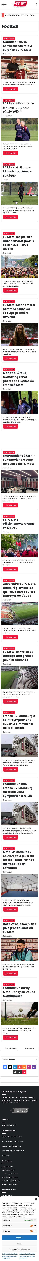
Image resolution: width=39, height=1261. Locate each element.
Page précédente (10, 1048)
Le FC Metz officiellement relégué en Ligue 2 (19, 524)
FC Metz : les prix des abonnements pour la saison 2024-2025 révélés (18, 243)
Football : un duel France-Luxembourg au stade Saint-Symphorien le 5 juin (18, 790)
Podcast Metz (6, 1146)
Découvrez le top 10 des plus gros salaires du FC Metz (19, 928)
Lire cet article (11, 89)
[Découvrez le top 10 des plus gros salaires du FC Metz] (19, 949)
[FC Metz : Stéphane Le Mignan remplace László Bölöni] (19, 129)
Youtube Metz (6, 1141)
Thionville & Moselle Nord (10, 1184)
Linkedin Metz (16, 1146)
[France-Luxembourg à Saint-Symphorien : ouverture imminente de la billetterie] (19, 745)
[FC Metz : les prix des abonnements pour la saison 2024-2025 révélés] (19, 266)
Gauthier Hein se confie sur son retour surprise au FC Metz (17, 46)
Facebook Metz (7, 1137)
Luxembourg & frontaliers (10, 1174)
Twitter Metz (17, 1137)
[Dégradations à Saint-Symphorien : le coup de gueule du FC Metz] (19, 481)
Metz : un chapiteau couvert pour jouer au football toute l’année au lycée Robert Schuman (18, 860)
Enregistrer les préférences (19, 1249)
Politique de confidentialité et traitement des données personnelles (10, 1256)
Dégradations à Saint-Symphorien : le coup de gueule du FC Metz (19, 460)
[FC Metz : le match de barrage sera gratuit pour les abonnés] (19, 677)
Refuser (19, 1243)
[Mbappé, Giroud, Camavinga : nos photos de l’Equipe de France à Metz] (19, 402)
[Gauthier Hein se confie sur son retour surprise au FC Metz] (19, 67)
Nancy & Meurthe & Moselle (11, 1181)
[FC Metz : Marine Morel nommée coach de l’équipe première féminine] (19, 334)
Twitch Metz (6, 1155)
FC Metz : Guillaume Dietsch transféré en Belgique (17, 171)
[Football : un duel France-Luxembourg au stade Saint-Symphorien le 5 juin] (19, 813)
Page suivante (29, 1048)
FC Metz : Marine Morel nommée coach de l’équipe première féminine (19, 311)
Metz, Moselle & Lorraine (10, 1177)
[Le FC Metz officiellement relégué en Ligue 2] (19, 545)
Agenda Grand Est (7, 1167)
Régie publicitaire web (9, 1125)
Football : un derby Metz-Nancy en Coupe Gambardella (19, 992)
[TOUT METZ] (19, 4)
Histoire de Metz (7, 1195)
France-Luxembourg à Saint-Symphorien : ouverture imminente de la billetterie (19, 722)
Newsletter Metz (18, 1151)
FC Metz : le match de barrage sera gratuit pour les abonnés (18, 656)
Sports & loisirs (9, 38)
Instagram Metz (7, 1151)
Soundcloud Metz (18, 1141)
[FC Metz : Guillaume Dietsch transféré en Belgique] (19, 193)
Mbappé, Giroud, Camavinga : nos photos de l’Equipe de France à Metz (18, 379)
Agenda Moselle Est (8, 1170)
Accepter (19, 1238)
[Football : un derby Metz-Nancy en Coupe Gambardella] (19, 1013)
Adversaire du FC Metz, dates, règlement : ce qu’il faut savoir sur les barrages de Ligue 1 (19, 590)
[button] (36, 1199)
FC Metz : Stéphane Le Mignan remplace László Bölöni (18, 107)
